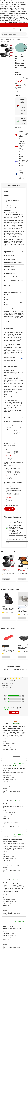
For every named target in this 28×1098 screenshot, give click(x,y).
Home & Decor (11, 4)
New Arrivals (16, 17)
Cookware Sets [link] (6, 669)
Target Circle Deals (18, 19)
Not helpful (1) (17, 494)
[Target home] (14, 29)
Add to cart (19, 95)
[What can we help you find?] (14, 34)
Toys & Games (9, 11)
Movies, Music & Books (10, 13)
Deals (5, 17)
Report (15, 433)
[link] (19, 77)
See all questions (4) (11, 505)
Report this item (19, 127)
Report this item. (22, 358)
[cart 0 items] (24, 30)
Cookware (18, 39)
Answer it (9, 438)
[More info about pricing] (25, 84)
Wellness (13, 10)
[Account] (20, 30)
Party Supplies (21, 13)
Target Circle (17, 22)
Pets (6, 10)
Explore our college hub (25, 47)
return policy (11, 410)
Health (9, 10)
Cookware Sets (5, 41)
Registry (7, 22)
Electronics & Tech (18, 11)
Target (2, 39)
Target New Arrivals (5, 1)
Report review (16, 756)
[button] (19, 77)
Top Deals (10, 19)
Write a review (14, 712)
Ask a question (9, 509)
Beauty (11, 8)
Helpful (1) (16, 451)
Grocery (11, 6)
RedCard (11, 22)
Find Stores (24, 22)
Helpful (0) (16, 430)
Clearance (10, 17)
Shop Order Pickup (6, 20)
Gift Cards (6, 15)
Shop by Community (14, 15)
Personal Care (17, 8)
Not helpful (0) (17, 432)
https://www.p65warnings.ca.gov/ (17, 535)
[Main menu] (3, 30)
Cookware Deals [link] (15, 669)
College (6, 2)
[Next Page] (26, 568)
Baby (7, 8)
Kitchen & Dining (19, 4)
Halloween (11, 2)
